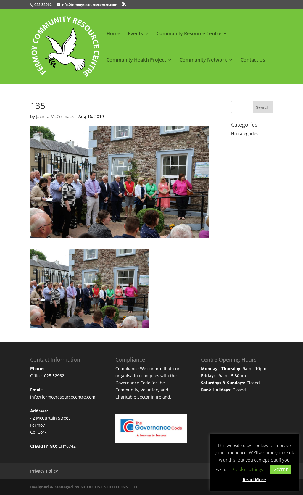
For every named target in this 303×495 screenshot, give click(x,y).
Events (135, 34)
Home (113, 34)
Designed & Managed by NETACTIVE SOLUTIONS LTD (83, 487)
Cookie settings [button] (248, 469)
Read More (254, 479)
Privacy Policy (44, 471)
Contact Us (253, 60)
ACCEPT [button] (281, 469)
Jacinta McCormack (55, 116)
